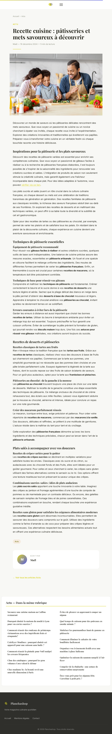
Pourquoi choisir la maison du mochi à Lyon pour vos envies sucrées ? (28, 622)
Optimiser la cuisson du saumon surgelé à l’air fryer (82, 659)
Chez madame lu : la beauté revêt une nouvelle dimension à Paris (26, 671)
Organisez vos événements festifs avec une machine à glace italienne (80, 650)
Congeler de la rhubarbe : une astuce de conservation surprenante (79, 668)
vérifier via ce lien (30, 185)
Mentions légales (21, 718)
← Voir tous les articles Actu (27, 577)
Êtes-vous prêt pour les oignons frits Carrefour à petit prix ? (77, 677)
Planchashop (19, 703)
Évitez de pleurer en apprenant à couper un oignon (80, 613)
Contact (36, 718)
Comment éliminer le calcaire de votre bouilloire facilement (78, 641)
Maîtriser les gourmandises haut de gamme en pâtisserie (82, 631)
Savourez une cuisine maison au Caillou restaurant (27, 613)
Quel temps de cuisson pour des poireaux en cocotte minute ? (81, 622)
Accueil (16, 16)
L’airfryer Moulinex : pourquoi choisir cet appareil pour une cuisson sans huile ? (27, 643)
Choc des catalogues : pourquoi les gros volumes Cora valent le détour (26, 662)
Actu (23, 16)
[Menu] (61, 4)
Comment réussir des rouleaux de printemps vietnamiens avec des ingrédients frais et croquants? (29, 633)
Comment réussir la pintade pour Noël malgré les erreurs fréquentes (30, 653)
